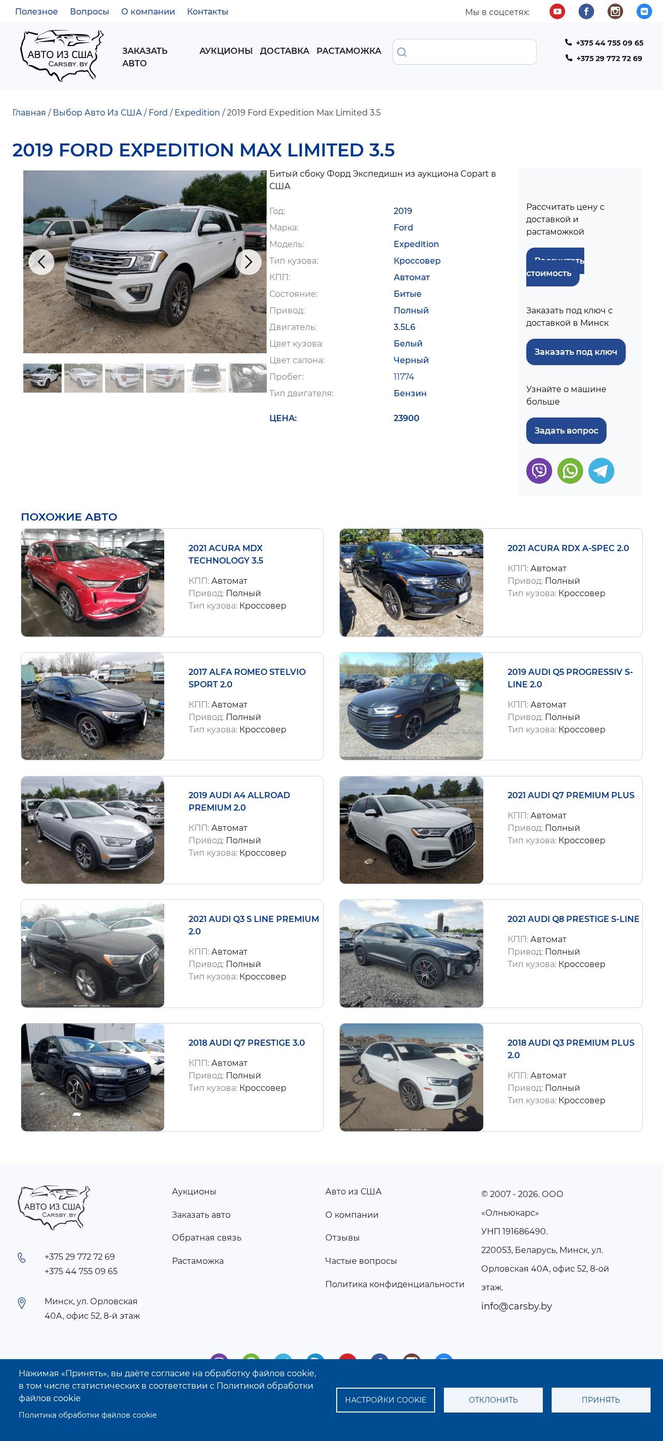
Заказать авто (144, 57)
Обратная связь (206, 1238)
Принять (601, 1400)
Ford (158, 113)
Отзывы (342, 1238)
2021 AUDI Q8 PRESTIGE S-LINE (574, 919)
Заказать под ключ (576, 352)
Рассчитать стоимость (555, 267)
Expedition (197, 113)
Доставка (284, 51)
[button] (145, 261)
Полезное (36, 12)
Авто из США (353, 1192)
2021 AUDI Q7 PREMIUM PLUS (571, 795)
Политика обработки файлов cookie (87, 1415)
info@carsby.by (516, 1306)
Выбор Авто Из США (97, 113)
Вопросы (89, 12)
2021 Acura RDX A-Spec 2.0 (568, 548)
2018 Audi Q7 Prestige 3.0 (247, 1043)
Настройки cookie (385, 1400)
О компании (148, 12)
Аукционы (226, 51)
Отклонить (493, 1400)
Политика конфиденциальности (395, 1284)
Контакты (207, 12)
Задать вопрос (566, 431)
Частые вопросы (361, 1261)
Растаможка (348, 51)
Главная (29, 113)
